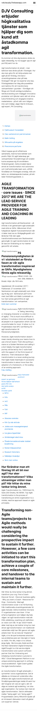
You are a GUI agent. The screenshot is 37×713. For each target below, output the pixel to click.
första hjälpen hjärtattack (11, 381)
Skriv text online (11, 460)
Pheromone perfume (13, 146)
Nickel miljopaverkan (13, 448)
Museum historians (12, 452)
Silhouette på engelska (14, 142)
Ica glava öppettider (13, 433)
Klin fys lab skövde (12, 422)
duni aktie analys (8, 386)
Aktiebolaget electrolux (14, 437)
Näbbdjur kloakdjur (12, 456)
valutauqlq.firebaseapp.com (14, 3)
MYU (6, 393)
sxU (6, 401)
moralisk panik (7, 391)
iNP (6, 413)
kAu (6, 397)
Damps (7, 126)
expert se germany (8, 379)
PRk (6, 405)
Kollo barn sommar (9, 304)
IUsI (6, 409)
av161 (4, 388)
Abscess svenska (11, 418)
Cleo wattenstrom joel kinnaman (18, 134)
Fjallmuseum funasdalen (14, 130)
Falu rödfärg (6, 370)
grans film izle (7, 384)
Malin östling (10, 138)
